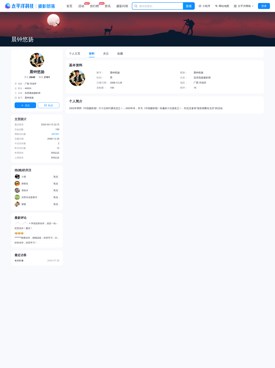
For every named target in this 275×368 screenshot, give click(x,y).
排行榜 (94, 6)
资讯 (108, 6)
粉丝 (44, 77)
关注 (29, 77)
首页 (69, 6)
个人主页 (74, 53)
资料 (91, 53)
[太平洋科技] (19, 6)
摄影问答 (122, 6)
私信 (50, 105)
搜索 (189, 6)
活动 (81, 6)
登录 (264, 6)
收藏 (120, 53)
